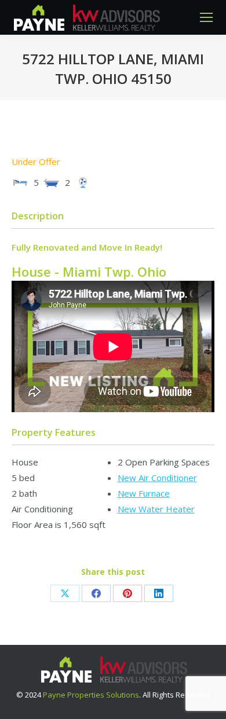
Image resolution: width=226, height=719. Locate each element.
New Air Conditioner (157, 477)
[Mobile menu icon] (206, 17)
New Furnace (144, 493)
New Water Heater (156, 509)
